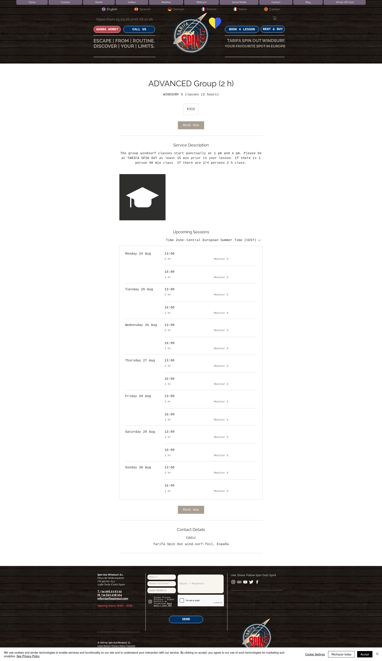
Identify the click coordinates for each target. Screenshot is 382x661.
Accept (365, 654)
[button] (275, 18)
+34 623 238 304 (111, 594)
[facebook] (257, 582)
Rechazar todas (341, 654)
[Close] (377, 654)
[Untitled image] (142, 197)
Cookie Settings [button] (315, 654)
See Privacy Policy (28, 656)
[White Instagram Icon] (233, 582)
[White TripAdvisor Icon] (239, 582)
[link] (191, 125)
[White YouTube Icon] (245, 582)
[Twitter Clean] (251, 582)
